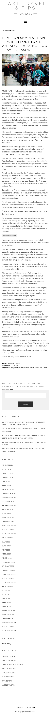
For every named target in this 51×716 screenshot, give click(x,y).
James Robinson (14, 363)
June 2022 (6, 594)
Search (25, 404)
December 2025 (8, 477)
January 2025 (8, 489)
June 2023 (6, 546)
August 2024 (7, 509)
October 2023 (8, 530)
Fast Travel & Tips (25, 5)
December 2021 (8, 618)
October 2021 (8, 627)
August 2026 (7, 465)
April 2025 (6, 485)
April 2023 (6, 554)
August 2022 (7, 586)
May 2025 (6, 481)
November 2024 (9, 497)
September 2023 (9, 534)
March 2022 (7, 606)
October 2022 (8, 578)
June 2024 (6, 513)
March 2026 (7, 473)
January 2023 (8, 566)
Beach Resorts (8, 657)
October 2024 (8, 501)
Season (32, 368)
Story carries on (9, 235)
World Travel (8, 685)
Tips (41, 368)
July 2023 (6, 542)
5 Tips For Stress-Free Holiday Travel (24, 383)
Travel (45, 368)
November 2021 (9, 623)
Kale (33, 707)
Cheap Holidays (9, 669)
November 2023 (9, 526)
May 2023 (6, 550)
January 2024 (8, 517)
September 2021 (9, 631)
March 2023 (7, 558)
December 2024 (8, 493)
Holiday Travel (8, 673)
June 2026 (6, 469)
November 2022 (9, 574)
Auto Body (6, 643)
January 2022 (8, 614)
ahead (8, 368)
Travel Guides (8, 677)
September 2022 (9, 582)
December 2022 (8, 570)
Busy (12, 368)
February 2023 (8, 562)
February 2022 (8, 610)
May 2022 (6, 598)
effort (16, 368)
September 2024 (9, 505)
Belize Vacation (9, 661)
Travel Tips (14, 365)
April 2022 (6, 602)
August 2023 (7, 538)
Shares (37, 368)
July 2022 (6, 590)
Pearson (26, 368)
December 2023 (8, 522)
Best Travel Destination (12, 665)
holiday (20, 368)
